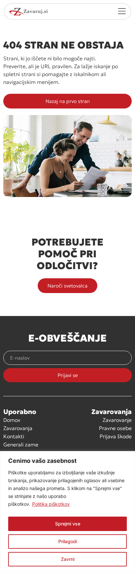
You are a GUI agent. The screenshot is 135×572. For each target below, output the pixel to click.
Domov (11, 420)
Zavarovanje (117, 420)
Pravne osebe (115, 428)
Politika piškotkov (51, 504)
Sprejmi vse (67, 523)
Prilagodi (67, 541)
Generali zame (20, 444)
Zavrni (67, 559)
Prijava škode (116, 436)
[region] (67, 511)
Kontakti (13, 436)
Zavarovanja (17, 428)
